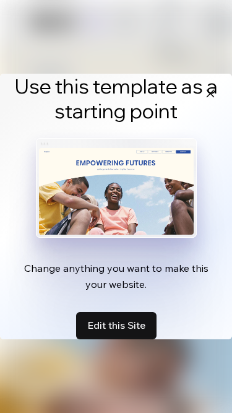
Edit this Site (116, 325)
